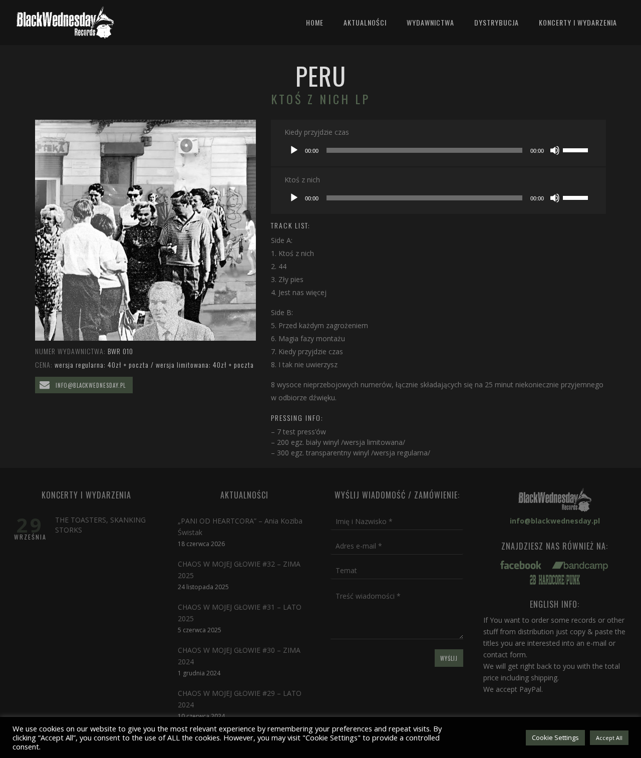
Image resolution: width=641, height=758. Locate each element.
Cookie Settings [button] (555, 737)
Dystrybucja (496, 22)
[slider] (577, 149)
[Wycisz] (555, 150)
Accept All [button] (609, 737)
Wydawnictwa (430, 22)
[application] (438, 150)
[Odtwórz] (294, 150)
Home (315, 22)
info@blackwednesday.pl (90, 385)
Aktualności (365, 22)
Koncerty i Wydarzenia (578, 22)
